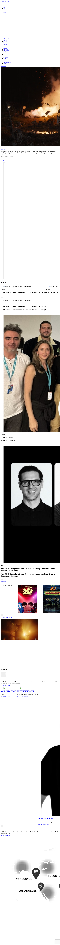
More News (3, 815)
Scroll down (3, 149)
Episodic (6, 57)
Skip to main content (5, 1)
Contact (5, 44)
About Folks (6, 39)
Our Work (6, 40)
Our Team (6, 49)
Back (5, 52)
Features (5, 55)
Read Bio (9, 928)
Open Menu (3, 12)
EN (4, 7)
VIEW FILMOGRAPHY (7, 851)
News (5, 42)
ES (4, 9)
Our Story (6, 48)
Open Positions (7, 62)
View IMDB (3, 928)
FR (4, 8)
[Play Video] (3, 905)
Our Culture (6, 50)
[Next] (2, 297)
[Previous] (1, 297)
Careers (5, 41)
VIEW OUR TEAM (5, 917)
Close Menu (3, 66)
